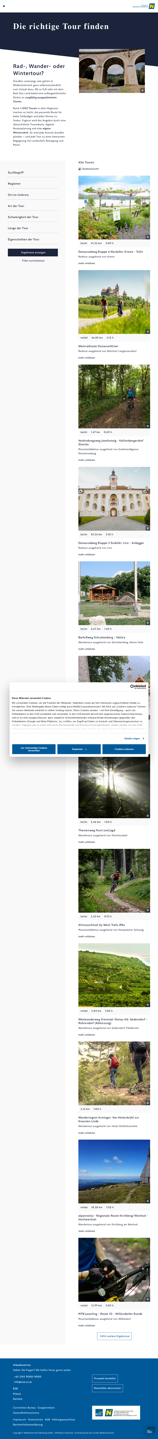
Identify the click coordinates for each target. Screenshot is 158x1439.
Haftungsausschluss (63, 1419)
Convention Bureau (24, 1407)
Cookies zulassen (124, 749)
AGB (47, 1419)
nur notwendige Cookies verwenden (34, 749)
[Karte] (10, 6)
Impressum (19, 1419)
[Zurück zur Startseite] (144, 6)
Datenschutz (35, 1419)
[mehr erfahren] (114, 220)
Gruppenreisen (46, 1407)
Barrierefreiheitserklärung (28, 1424)
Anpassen (77, 749)
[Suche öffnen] (16, 6)
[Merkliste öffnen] (13, 6)
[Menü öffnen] (4, 6)
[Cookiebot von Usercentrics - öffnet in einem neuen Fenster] (132, 687)
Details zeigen (132, 738)
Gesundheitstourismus (26, 1412)
